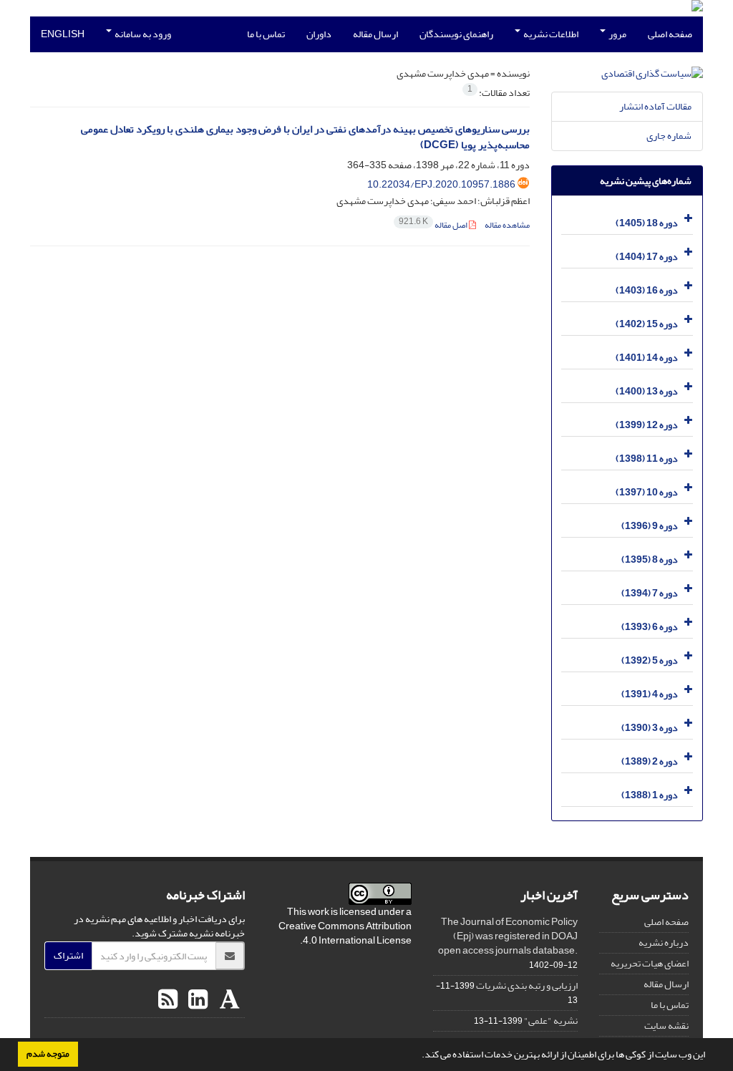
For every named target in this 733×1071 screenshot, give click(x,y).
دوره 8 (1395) (649, 559)
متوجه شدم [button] (47, 1053)
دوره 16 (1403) (647, 290)
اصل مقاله (434, 225)
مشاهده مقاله (507, 225)
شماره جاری (668, 135)
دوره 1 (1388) (649, 795)
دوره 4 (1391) (649, 694)
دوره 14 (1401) (647, 357)
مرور (616, 34)
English (62, 34)
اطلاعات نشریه (550, 34)
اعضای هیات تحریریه (650, 963)
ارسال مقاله (375, 34)
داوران (318, 34)
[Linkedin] (196, 1000)
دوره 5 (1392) (649, 660)
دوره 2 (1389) (649, 761)
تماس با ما (266, 34)
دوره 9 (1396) (649, 526)
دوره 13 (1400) (647, 391)
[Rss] (168, 1000)
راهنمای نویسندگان (456, 34)
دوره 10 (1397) (647, 492)
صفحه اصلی (670, 34)
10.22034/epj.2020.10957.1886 (441, 184)
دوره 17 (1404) (647, 256)
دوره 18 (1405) (647, 223)
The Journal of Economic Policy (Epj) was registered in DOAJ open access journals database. (508, 936)
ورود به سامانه (142, 34)
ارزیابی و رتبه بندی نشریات (527, 985)
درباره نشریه (664, 942)
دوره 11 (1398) (647, 458)
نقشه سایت (666, 1025)
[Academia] (228, 1000)
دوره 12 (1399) (647, 425)
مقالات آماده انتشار (655, 106)
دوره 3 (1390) (649, 727)
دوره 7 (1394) (649, 593)
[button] (418, 1056)
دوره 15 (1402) (647, 324)
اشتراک (68, 955)
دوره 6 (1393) (649, 626)
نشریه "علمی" (551, 1020)
